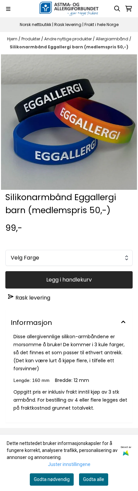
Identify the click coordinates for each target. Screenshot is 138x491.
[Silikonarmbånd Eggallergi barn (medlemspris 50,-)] (69, 122)
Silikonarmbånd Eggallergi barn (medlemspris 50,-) (69, 47)
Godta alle (93, 479)
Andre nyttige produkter (68, 39)
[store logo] (69, 9)
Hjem (12, 39)
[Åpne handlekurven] (129, 8)
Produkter (31, 39)
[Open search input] (117, 9)
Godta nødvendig (52, 479)
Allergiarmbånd (112, 39)
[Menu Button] (8, 9)
